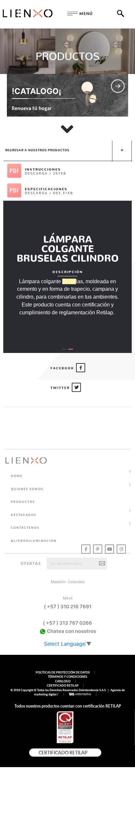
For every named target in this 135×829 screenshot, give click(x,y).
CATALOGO (62, 681)
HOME (17, 476)
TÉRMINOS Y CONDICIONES (67, 676)
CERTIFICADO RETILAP (63, 685)
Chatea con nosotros (71, 631)
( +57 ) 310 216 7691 (67, 606)
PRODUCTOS (23, 502)
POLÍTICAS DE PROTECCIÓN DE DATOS (63, 672)
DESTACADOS (23, 515)
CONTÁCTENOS (25, 527)
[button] (64, 349)
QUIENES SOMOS (27, 489)
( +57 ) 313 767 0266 (67, 623)
